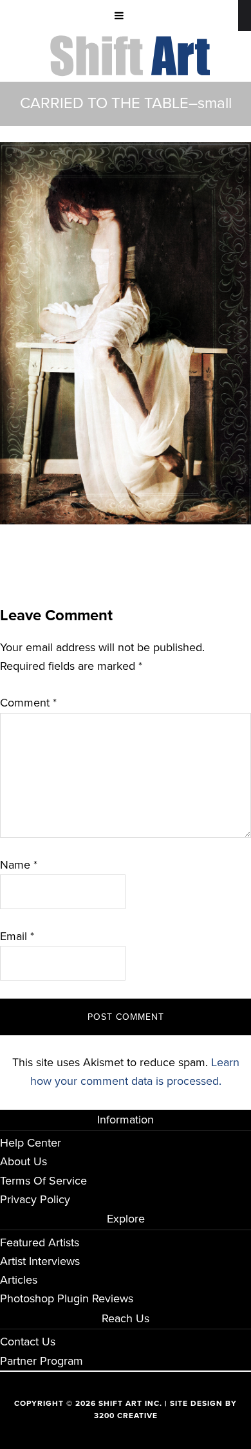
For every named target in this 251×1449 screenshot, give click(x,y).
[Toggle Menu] (119, 15)
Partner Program (41, 1361)
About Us (23, 1161)
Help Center (30, 1143)
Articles (18, 1280)
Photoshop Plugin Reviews (66, 1298)
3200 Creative (126, 1415)
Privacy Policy (35, 1199)
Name (18, 865)
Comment (28, 703)
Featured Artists (39, 1242)
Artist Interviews (40, 1261)
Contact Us (27, 1341)
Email (17, 936)
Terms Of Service (43, 1181)
